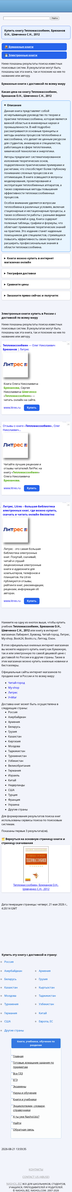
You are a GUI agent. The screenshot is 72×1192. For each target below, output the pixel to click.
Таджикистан (47, 996)
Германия (10, 1013)
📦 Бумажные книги (19, 47)
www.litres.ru (12, 407)
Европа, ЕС (46, 1021)
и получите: (33, 295)
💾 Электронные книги (21, 55)
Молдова (10, 996)
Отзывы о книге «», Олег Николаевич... (31, 428)
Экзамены (19, 1086)
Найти (17, 1123)
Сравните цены (18, 284)
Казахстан (11, 987)
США (7, 1021)
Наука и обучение (25, 1093)
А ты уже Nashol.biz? (26, 1117)
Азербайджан (13, 971)
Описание (14, 105)
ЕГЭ (15, 1080)
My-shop (13, 687)
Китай (43, 1013)
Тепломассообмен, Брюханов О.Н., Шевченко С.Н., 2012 (36, 887)
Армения (45, 971)
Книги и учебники (25, 1099)
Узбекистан (46, 1004)
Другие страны (14, 1030)
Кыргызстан (47, 987)
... (68, 343)
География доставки (21, 273)
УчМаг (12, 697)
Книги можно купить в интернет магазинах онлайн (29, 260)
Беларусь (10, 979)
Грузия (43, 979)
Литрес (13, 692)
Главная (18, 1056)
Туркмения (11, 1004)
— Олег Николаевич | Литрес (29, 347)
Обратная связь (23, 1129)
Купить (32, 407)
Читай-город (16, 683)
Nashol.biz (14, 1184)
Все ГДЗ (18, 1073)
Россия (9, 962)
